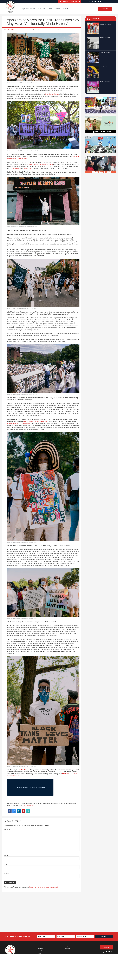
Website (6, 873)
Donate (105, 9)
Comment (7, 829)
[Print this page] (28, 812)
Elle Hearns (66, 774)
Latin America (41, 948)
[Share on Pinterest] (23, 812)
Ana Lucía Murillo (9, 29)
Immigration (67, 946)
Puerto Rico (41, 951)
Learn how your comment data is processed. (43, 887)
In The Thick (23, 770)
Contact (65, 9)
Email (6, 864)
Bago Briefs (41, 9)
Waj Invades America (28, 9)
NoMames (67, 948)
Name (6, 855)
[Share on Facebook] (10, 812)
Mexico (39, 953)
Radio (50, 9)
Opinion (57, 9)
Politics (39, 946)
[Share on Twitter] (14, 812)
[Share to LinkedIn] (19, 812)
